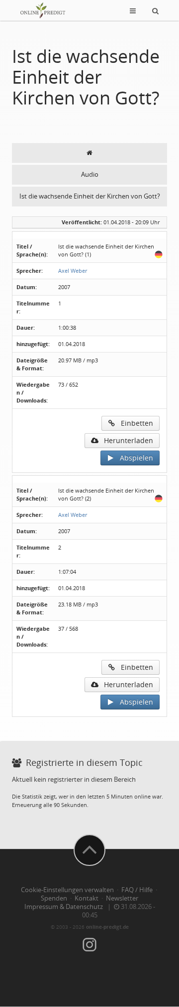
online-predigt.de (107, 926)
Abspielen (133, 457)
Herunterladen (125, 440)
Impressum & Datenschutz (63, 907)
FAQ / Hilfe (137, 890)
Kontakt (86, 898)
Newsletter (122, 898)
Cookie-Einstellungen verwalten (67, 890)
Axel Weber (72, 270)
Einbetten (134, 423)
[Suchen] (155, 10)
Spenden (54, 898)
